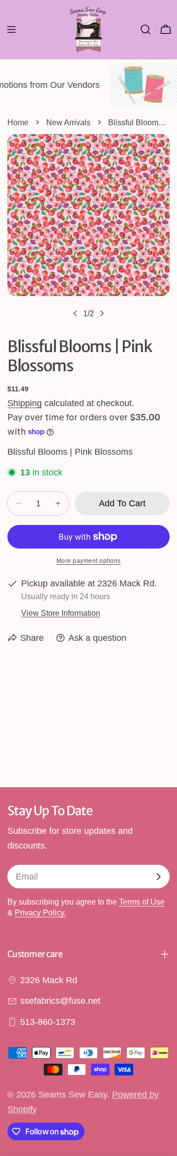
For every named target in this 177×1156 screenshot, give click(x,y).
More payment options (89, 560)
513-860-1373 (47, 1022)
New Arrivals (68, 122)
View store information (60, 612)
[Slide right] (102, 313)
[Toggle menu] (11, 29)
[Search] (145, 29)
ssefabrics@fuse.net (60, 1001)
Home (18, 122)
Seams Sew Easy (72, 1095)
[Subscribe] (158, 876)
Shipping (24, 403)
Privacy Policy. (40, 912)
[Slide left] (75, 313)
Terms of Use (142, 901)
